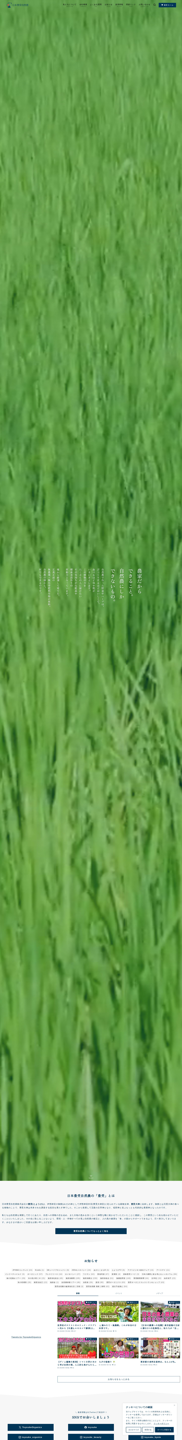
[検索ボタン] (154, 5)
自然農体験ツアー (71, 1282)
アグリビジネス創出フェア (141, 1270)
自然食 (88, 1282)
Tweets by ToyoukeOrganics (26, 1337)
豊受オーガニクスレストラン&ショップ (146, 1282)
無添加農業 (73, 1278)
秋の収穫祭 (24, 1282)
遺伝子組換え (119, 1286)
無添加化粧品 (55, 1278)
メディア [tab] (159, 1293)
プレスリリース (53, 1274)
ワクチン (89, 1274)
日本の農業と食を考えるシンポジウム (159, 1274)
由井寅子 (170, 1278)
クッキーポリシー (161, 1424)
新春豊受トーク (131, 1274)
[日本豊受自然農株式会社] (17, 5)
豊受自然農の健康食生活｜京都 (69, 1286)
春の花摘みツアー (16, 1278)
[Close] (174, 1405)
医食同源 (103, 1274)
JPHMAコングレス (22, 1270)
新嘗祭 (116, 1274)
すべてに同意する (164, 1430)
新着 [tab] (78, 1293)
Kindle (39, 1270)
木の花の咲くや (36, 1278)
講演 (100, 1282)
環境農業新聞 (141, 1278)
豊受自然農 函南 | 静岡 (97, 1286)
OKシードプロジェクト (58, 1270)
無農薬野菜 (123, 1278)
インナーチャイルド (15, 1274)
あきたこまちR (101, 1270)
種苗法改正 (40, 1282)
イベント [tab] (118, 1293)
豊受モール (168, 5)
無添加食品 (107, 1278)
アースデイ (163, 1270)
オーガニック (35, 1274)
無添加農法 (90, 1278)
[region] (150, 1419)
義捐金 (54, 1282)
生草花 (156, 1278)
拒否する (148, 1430)
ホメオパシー (72, 1274)
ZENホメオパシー (81, 1270)
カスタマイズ (133, 1430)
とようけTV (118, 1270)
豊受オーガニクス (115, 1282)
